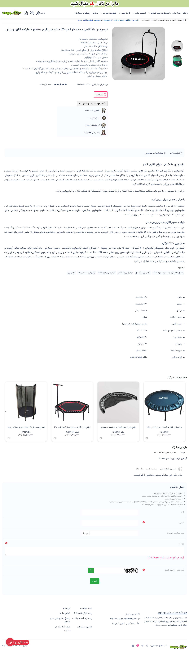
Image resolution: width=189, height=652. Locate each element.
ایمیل (181, 522)
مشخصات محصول (154, 153)
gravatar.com (139, 501)
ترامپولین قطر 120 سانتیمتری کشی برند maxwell (164, 429)
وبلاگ (95, 13)
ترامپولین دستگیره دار (86, 272)
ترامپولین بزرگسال (143, 272)
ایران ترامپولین (98, 84)
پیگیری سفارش (82, 13)
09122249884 (130, 618)
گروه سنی (125, 13)
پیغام (181, 543)
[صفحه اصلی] (186, 20)
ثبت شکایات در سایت (62, 628)
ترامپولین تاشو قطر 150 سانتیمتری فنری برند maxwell (118, 429)
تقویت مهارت (109, 13)
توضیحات (175, 153)
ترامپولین (146, 20)
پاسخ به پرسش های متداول (60, 620)
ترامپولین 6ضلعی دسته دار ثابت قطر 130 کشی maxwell (72, 429)
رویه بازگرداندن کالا (83, 613)
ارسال (94, 581)
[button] (6, 411)
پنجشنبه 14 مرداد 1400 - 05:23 (165, 452)
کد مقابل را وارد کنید (174, 570)
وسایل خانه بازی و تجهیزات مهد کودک (169, 13)
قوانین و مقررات (84, 627)
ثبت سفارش (86, 608)
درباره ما (66, 608)
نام (182, 512)
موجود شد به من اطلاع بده (91, 103)
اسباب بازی (140, 13)
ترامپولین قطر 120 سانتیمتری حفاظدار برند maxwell (26, 429)
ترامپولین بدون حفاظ (106, 272)
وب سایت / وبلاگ (175, 533)
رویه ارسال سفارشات (82, 618)
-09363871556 (117, 618)
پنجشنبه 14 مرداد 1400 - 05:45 (146, 468)
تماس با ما (65, 613)
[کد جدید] (91, 570)
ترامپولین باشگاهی (125, 272)
